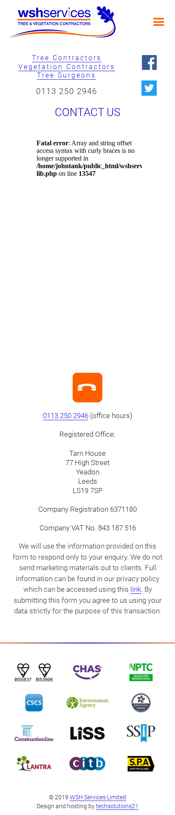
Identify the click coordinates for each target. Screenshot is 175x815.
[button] (159, 22)
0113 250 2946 (66, 91)
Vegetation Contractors (66, 67)
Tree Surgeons (66, 75)
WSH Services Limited (98, 797)
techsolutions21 (117, 806)
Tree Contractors (67, 58)
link (135, 589)
